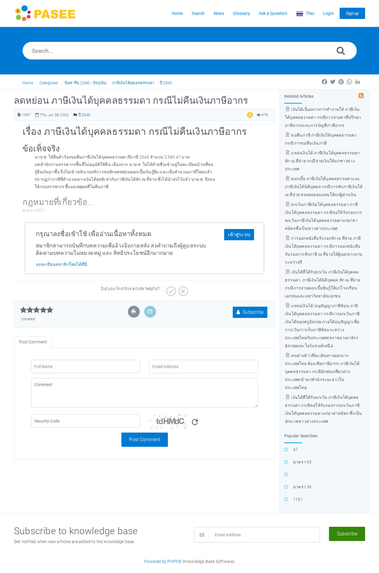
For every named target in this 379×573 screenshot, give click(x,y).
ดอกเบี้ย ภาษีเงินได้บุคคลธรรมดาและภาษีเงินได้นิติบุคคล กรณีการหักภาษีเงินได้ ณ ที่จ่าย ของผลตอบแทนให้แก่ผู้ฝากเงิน (323, 186)
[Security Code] (203, 423)
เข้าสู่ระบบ (239, 234)
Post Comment (144, 439)
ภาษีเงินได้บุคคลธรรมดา (133, 83)
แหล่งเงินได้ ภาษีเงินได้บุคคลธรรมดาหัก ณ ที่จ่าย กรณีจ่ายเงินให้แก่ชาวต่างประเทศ (322, 161)
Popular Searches (300, 435)
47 (295, 449)
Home (28, 83)
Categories (48, 83)
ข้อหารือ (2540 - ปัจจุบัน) (86, 83)
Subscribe (252, 312)
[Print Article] (133, 311)
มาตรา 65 (302, 462)
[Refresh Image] (194, 422)
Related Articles (299, 96)
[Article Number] (19, 115)
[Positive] (170, 289)
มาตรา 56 (302, 486)
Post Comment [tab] (33, 342)
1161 (298, 499)
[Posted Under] (75, 115)
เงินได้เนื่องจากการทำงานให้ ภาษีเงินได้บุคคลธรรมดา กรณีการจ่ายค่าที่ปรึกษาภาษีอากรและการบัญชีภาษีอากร (323, 117)
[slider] (36, 309)
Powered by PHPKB (162, 561)
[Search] (341, 50)
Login (328, 13)
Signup (352, 13)
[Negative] (182, 289)
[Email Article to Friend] (149, 311)
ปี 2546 (166, 83)
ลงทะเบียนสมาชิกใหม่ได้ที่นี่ (61, 264)
